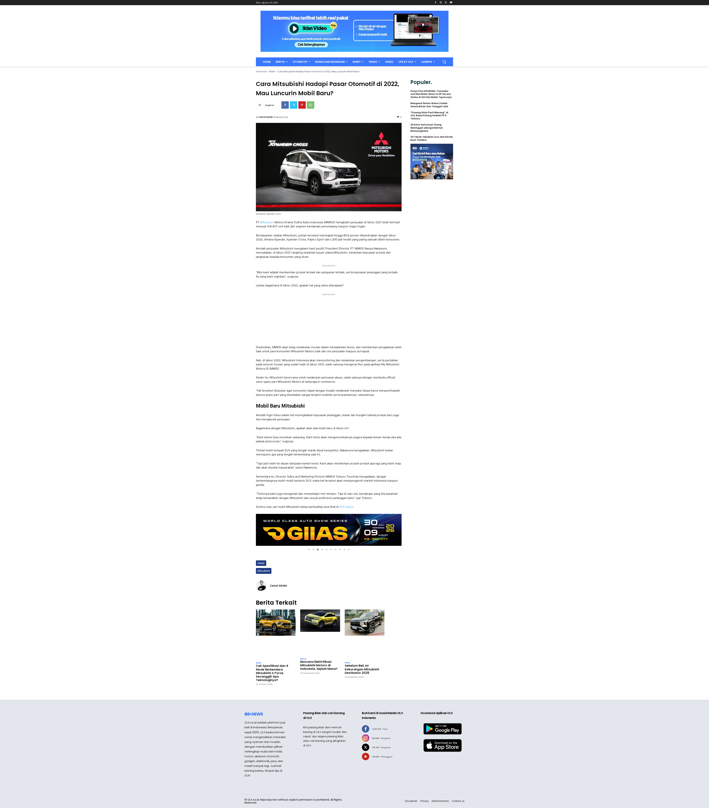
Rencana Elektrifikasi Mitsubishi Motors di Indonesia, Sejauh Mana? (319, 665)
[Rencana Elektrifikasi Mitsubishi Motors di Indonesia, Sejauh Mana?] (320, 632)
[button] (444, 61)
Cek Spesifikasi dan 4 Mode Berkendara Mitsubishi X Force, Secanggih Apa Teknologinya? (272, 673)
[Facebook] (436, 3)
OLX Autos (346, 507)
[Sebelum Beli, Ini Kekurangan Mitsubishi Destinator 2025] (364, 634)
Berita (303, 659)
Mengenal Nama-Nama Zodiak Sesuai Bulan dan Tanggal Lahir (429, 105)
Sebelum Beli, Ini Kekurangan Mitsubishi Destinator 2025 (362, 669)
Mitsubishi (267, 222)
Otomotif (261, 71)
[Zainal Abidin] (261, 585)
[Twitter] (446, 3)
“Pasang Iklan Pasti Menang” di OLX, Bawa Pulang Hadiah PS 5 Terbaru (429, 115)
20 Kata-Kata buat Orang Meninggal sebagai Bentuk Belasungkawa (426, 127)
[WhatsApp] (310, 105)
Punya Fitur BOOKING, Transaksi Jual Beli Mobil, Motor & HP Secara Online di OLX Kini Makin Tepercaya (431, 94)
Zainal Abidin (266, 117)
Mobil (272, 71)
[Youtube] (451, 3)
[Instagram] (441, 3)
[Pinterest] (302, 105)
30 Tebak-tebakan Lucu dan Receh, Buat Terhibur (431, 138)
